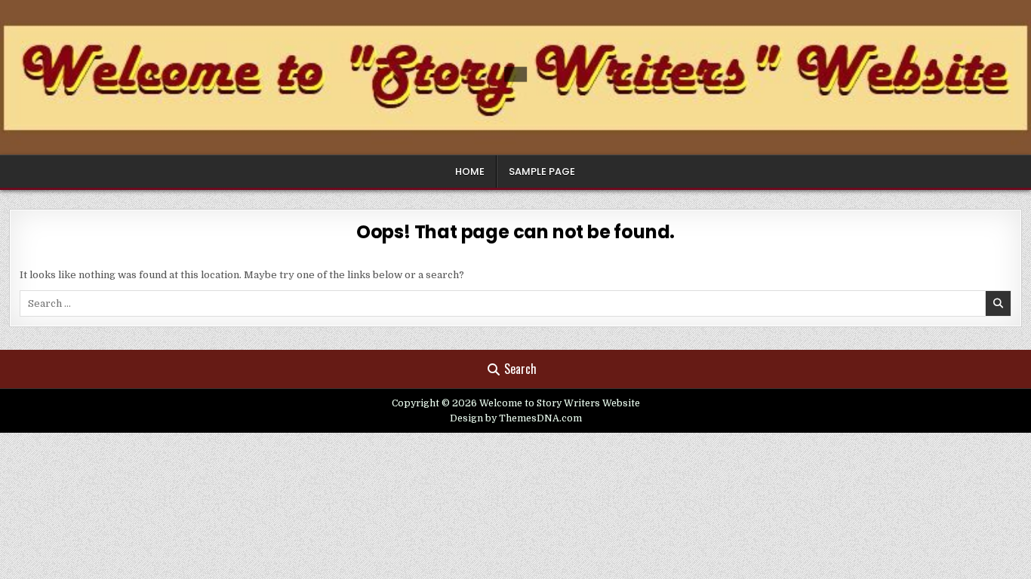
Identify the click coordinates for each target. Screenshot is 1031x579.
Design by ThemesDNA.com (516, 418)
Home (470, 171)
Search (520, 369)
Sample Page (542, 171)
